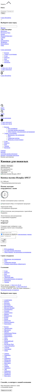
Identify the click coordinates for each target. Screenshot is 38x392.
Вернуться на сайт (6, 390)
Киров (6, 319)
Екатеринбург (5, 40)
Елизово (6, 311)
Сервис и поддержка (10, 54)
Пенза (6, 339)
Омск (2, 45)
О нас (6, 56)
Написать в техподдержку (16, 139)
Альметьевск (8, 300)
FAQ (9, 136)
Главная (3, 150)
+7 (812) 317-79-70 (6, 124)
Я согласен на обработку (17, 234)
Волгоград (4, 31)
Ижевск (6, 314)
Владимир (7, 304)
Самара (3, 37)
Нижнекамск (8, 334)
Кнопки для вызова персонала (10, 155)
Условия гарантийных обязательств (15, 264)
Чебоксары (7, 360)
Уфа (2, 39)
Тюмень (6, 353)
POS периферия (12, 128)
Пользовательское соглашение (13, 279)
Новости (6, 57)
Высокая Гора (8, 306)
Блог (5, 59)
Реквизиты (7, 280)
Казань (3, 34)
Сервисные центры (13, 138)
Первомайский (8, 341)
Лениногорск (8, 328)
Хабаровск (7, 358)
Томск (6, 350)
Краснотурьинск (9, 322)
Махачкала (7, 330)
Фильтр (3, 165)
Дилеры (6, 60)
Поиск (3, 13)
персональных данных (25, 234)
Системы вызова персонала (16, 130)
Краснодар (7, 320)
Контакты (7, 62)
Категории (9, 165)
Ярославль (7, 363)
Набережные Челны (10, 333)
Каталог (6, 52)
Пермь (6, 342)
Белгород (7, 303)
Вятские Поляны (9, 308)
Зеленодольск (8, 312)
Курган (6, 326)
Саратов (6, 347)
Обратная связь (8, 277)
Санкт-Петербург (9, 346)
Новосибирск (5, 44)
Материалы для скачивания (16, 135)
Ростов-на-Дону (5, 32)
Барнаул (6, 301)
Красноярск (7, 323)
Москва (3, 28)
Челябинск (4, 42)
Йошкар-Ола (8, 316)
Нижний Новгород (6, 36)
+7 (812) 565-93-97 (6, 122)
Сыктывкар (7, 349)
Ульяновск (7, 355)
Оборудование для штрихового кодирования (21, 131)
